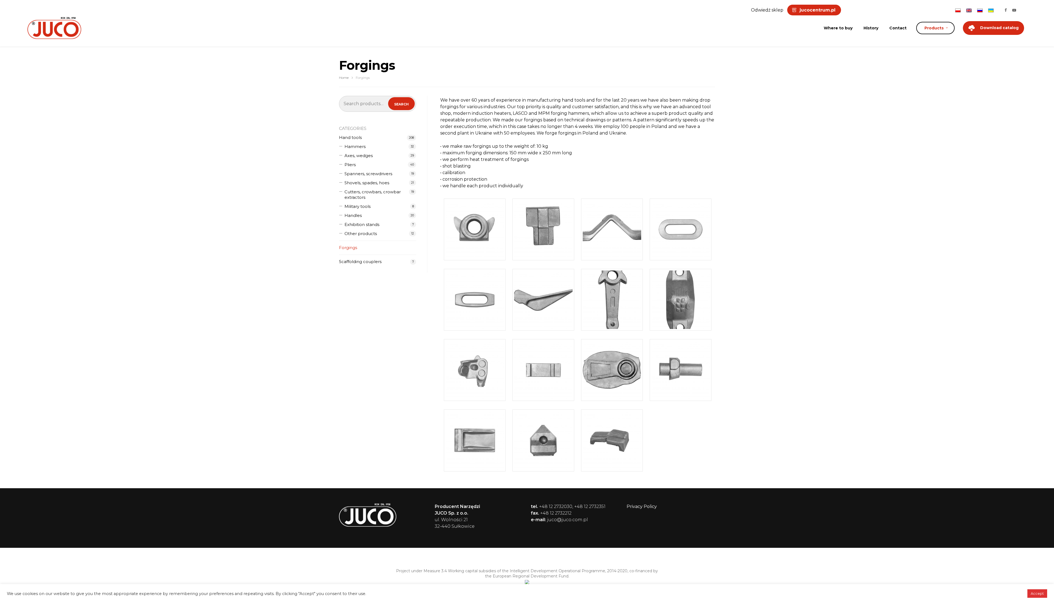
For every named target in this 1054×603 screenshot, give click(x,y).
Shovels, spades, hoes (366, 182)
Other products (360, 233)
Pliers (350, 164)
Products (934, 28)
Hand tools (350, 137)
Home (344, 78)
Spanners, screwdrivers (368, 173)
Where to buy (838, 28)
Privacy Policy (642, 506)
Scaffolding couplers (360, 261)
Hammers (355, 146)
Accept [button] (1037, 593)
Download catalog (999, 27)
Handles (353, 215)
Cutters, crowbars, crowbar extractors (372, 194)
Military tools (357, 206)
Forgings (348, 247)
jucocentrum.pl (818, 10)
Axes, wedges (358, 155)
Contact (898, 28)
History (871, 28)
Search (401, 104)
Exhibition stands (361, 224)
